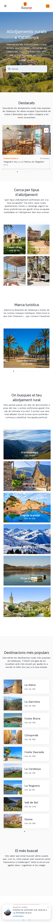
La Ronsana (18, 916)
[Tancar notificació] (48, 907)
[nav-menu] (5, 6)
